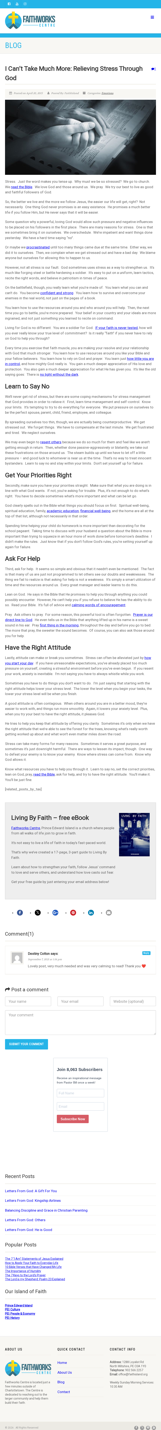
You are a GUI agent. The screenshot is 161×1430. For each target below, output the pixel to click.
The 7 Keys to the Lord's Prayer (25, 1275)
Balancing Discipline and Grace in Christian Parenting (46, 1210)
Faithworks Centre (25, 828)
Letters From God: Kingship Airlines (33, 1200)
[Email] (109, 913)
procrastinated (38, 247)
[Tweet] (38, 913)
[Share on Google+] (55, 913)
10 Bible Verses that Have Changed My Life (33, 1267)
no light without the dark (59, 374)
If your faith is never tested (116, 328)
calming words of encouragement (98, 605)
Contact (63, 1392)
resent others (50, 442)
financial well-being (95, 511)
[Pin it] (73, 913)
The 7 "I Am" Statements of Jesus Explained (34, 1258)
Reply (146, 953)
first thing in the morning (59, 625)
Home (62, 1363)
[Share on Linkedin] (91, 913)
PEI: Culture (12, 1309)
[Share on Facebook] (20, 913)
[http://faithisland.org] (41, 20)
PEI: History (12, 1317)
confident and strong (56, 293)
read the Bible (21, 187)
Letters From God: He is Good (28, 1230)
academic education (63, 511)
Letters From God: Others (25, 1220)
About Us (64, 1372)
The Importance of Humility (23, 1271)
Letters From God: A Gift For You (31, 1191)
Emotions (107, 93)
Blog (61, 1382)
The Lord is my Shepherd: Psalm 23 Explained (35, 1279)
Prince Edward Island (18, 1305)
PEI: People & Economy (20, 1313)
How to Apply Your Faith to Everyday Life (31, 1263)
